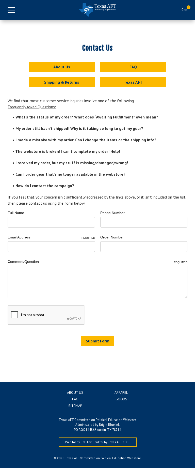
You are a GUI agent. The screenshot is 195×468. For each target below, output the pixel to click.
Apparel (121, 392)
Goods (121, 399)
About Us (61, 66)
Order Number (112, 237)
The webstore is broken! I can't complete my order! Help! (67, 151)
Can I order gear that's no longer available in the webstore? (69, 174)
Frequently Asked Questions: (32, 106)
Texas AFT (133, 82)
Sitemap (75, 405)
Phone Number (112, 213)
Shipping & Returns (61, 82)
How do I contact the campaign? (44, 185)
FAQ (133, 66)
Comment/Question (97, 262)
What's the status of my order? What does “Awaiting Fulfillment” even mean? (86, 116)
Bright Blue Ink (109, 424)
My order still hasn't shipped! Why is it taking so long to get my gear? (78, 128)
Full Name (16, 213)
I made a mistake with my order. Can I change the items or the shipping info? (85, 139)
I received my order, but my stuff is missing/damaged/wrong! (71, 162)
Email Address (51, 237)
